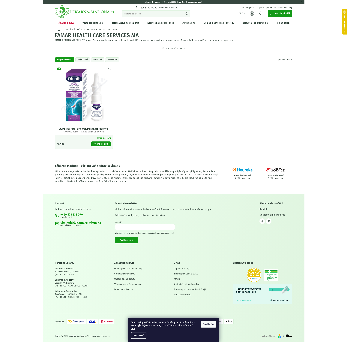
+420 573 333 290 (148, 7)
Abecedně (112, 59)
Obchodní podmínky (283, 7)
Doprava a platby (182, 268)
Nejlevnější (83, 59)
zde (133, 328)
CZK (241, 13)
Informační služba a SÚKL (186, 273)
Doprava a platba (264, 7)
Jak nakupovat (248, 7)
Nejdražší (97, 59)
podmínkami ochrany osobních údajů (158, 233)
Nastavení (138, 335)
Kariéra (177, 279)
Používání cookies (182, 294)
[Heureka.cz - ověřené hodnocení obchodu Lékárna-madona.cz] (254, 275)
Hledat (186, 13)
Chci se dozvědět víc (172, 48)
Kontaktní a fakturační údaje (186, 284)
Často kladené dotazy (124, 279)
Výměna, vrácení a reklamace (128, 284)
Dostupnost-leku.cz (123, 289)
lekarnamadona (268, 221)
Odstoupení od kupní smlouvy (128, 268)
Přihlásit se (126, 240)
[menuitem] (66, 23)
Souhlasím (208, 324)
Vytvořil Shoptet (269, 336)
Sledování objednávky (124, 273)
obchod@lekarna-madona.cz (80, 222)
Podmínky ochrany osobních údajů (190, 289)
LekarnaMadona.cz (262, 221)
